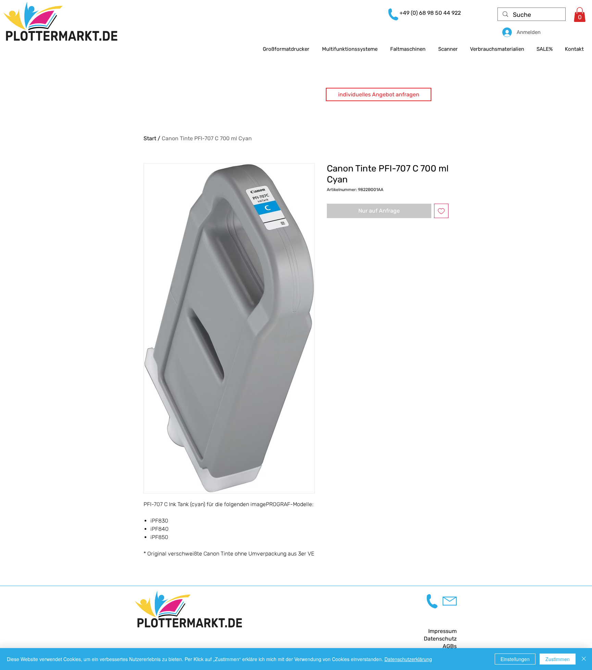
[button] (378, 94)
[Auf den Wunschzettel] (441, 211)
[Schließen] (584, 659)
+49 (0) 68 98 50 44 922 (430, 13)
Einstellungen (515, 659)
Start (150, 138)
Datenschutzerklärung (408, 659)
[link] (580, 14)
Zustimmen (557, 659)
